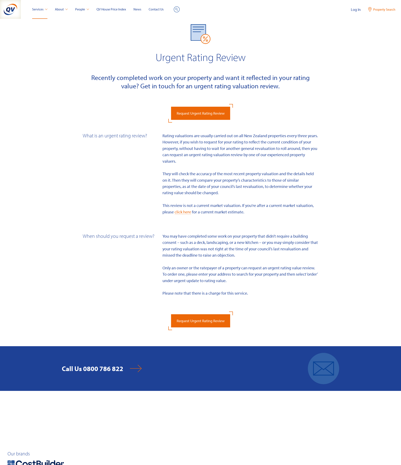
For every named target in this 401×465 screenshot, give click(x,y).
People (80, 9)
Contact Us (156, 9)
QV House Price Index (111, 9)
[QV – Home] (10, 9)
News (137, 9)
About (59, 9)
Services (37, 9)
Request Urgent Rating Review (201, 113)
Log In (356, 9)
